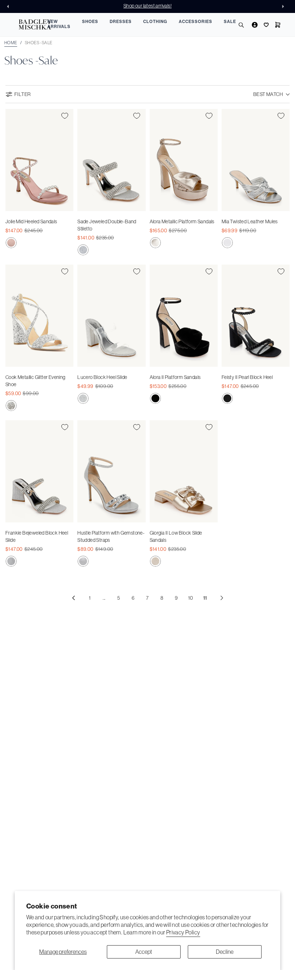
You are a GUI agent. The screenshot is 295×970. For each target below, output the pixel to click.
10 (190, 598)
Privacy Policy (183, 932)
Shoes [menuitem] (90, 21)
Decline (224, 951)
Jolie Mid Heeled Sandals (31, 221)
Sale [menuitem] (230, 21)
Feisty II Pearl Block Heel (247, 377)
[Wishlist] (265, 25)
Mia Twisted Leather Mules (250, 221)
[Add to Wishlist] (64, 115)
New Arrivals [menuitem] (59, 24)
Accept (143, 951)
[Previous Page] (73, 598)
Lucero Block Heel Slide (102, 377)
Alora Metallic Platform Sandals (182, 221)
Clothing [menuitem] (155, 21)
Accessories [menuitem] (195, 21)
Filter (22, 94)
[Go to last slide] (10, 6)
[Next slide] (285, 6)
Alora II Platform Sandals (175, 377)
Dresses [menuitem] (121, 21)
